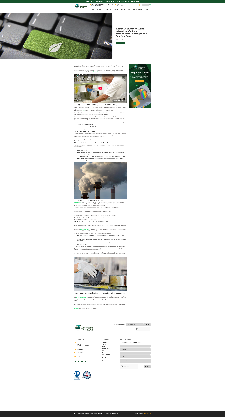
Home (93, 9)
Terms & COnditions (137, 9)
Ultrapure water (77, 202)
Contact (147, 9)
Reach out (76, 308)
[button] (108, 10)
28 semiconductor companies (85, 122)
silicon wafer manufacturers (95, 71)
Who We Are (99, 9)
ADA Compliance (114, 413)
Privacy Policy (106, 413)
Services (103, 346)
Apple (84, 110)
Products (108, 9)
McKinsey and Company (85, 229)
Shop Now (120, 43)
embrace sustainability (81, 297)
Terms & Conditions (105, 354)
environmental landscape (108, 227)
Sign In (145, 5)
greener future (106, 119)
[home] (81, 8)
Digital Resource (147, 413)
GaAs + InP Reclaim (105, 348)
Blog (102, 352)
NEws (129, 9)
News (102, 350)
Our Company (104, 342)
